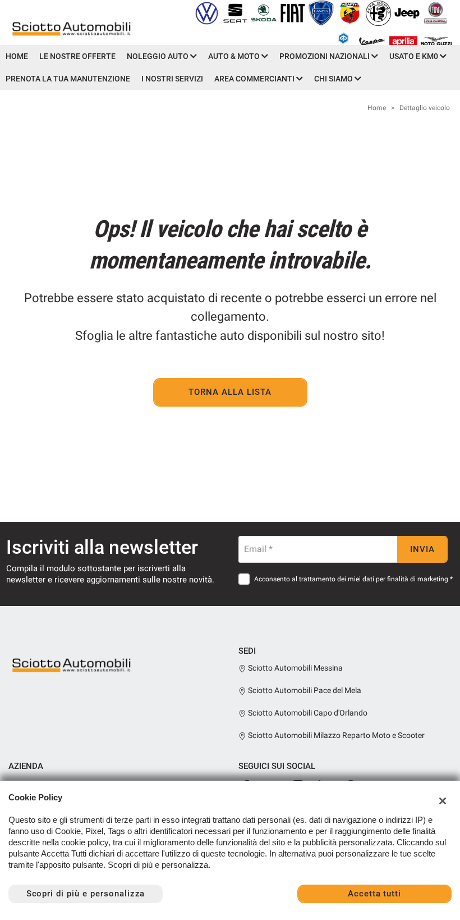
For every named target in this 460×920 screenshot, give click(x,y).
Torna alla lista (229, 392)
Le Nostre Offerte (77, 56)
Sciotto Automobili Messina (294, 667)
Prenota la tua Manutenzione (68, 78)
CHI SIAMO (334, 78)
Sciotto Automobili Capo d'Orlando (306, 712)
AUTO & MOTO (234, 56)
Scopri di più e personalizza (85, 894)
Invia (422, 549)
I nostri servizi (172, 78)
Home (17, 56)
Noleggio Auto (158, 56)
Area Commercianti (255, 78)
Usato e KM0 (414, 56)
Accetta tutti (374, 894)
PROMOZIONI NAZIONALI (325, 56)
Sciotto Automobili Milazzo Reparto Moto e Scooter (335, 735)
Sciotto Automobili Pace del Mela (303, 690)
